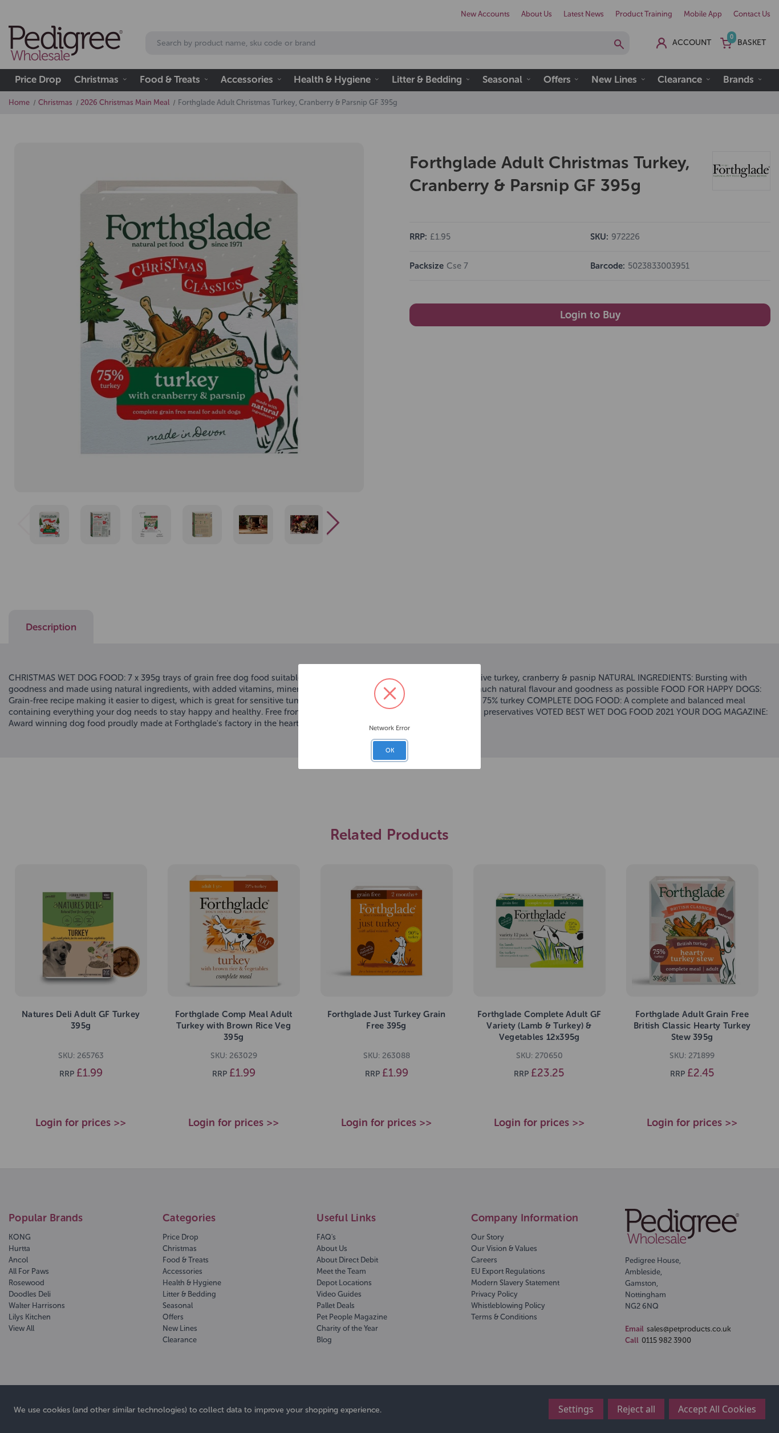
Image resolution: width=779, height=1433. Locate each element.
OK (390, 750)
